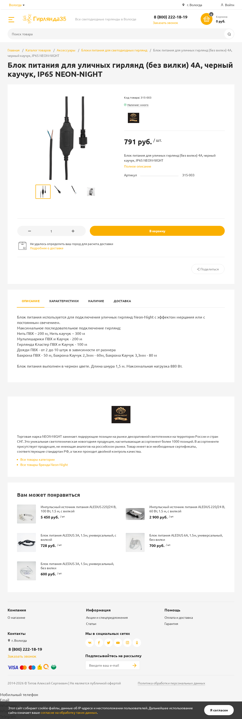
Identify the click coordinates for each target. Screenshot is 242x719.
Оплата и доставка (178, 617)
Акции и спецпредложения (107, 617)
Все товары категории (37, 459)
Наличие (96, 301)
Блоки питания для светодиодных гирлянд (114, 50)
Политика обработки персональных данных (171, 683)
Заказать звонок (165, 22)
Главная (14, 50)
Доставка (122, 301)
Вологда (15, 5)
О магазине (16, 617)
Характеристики (64, 301)
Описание (31, 301)
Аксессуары (66, 50)
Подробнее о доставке (46, 248)
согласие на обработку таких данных (69, 712)
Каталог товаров (38, 50)
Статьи (91, 623)
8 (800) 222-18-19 (170, 16)
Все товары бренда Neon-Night (44, 464)
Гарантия (171, 623)
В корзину (157, 231)
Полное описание (137, 166)
